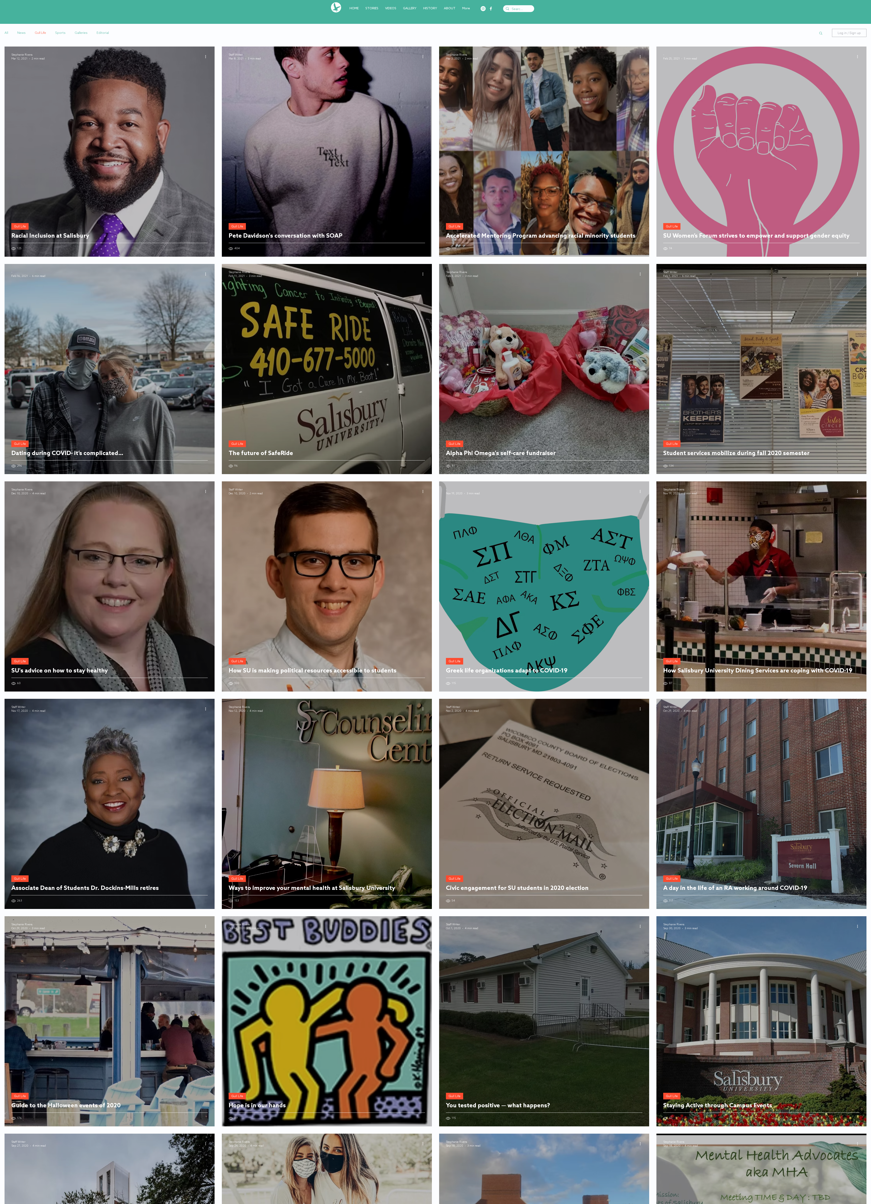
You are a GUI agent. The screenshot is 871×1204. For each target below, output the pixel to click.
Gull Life (40, 33)
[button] (821, 33)
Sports (60, 33)
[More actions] (207, 56)
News (21, 33)
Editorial (103, 33)
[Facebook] (490, 8)
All (6, 33)
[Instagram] (483, 8)
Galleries (81, 33)
